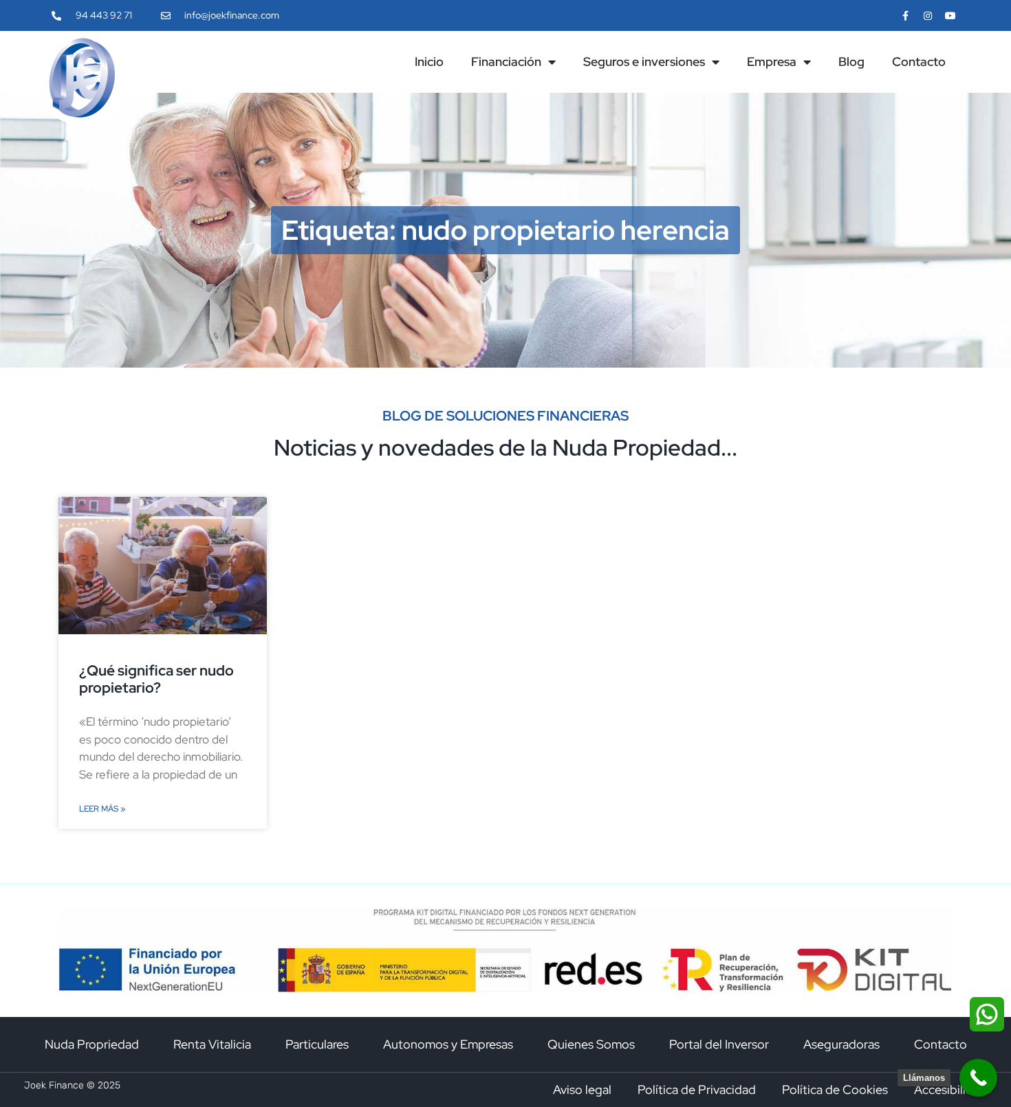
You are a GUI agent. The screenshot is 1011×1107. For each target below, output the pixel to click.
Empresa (771, 61)
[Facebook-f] (904, 15)
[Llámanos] (978, 1078)
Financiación (506, 61)
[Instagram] (928, 15)
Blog (851, 61)
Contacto (919, 61)
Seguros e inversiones (644, 61)
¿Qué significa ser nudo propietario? (156, 679)
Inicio (429, 61)
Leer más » (102, 808)
